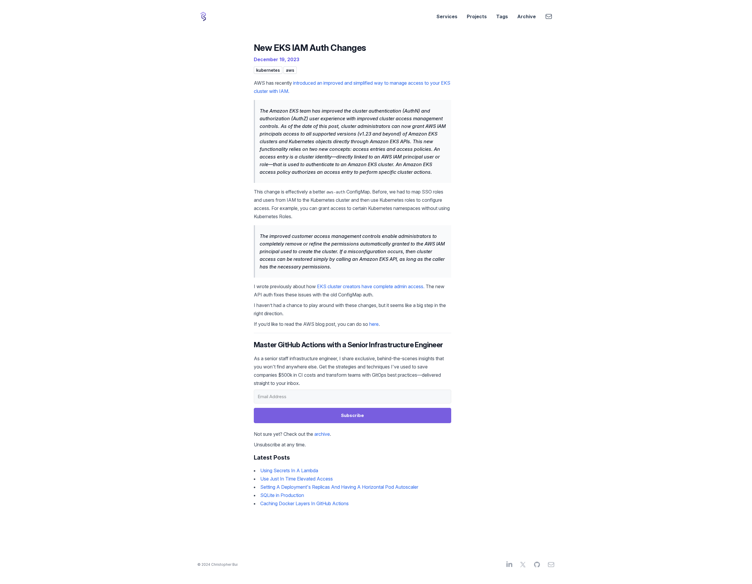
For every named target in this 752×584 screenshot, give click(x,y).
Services (447, 16)
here (374, 324)
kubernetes (268, 70)
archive (322, 434)
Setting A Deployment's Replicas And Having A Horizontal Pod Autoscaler (339, 487)
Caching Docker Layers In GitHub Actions (304, 503)
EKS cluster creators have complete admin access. (370, 286)
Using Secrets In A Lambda (289, 470)
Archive (526, 16)
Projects (477, 16)
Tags (502, 16)
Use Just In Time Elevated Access (296, 479)
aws (290, 70)
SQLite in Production (282, 495)
